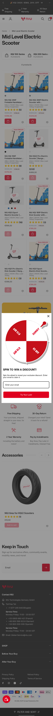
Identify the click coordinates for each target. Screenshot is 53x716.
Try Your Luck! (26, 394)
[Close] (48, 316)
